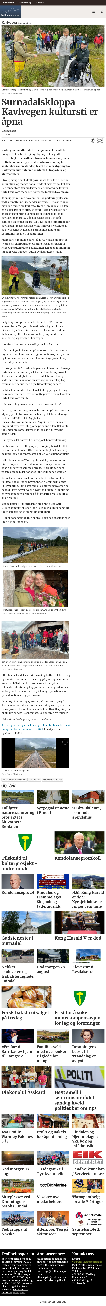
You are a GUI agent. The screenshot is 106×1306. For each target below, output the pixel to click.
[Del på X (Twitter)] (98, 141)
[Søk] (102, 12)
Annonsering (25, 3)
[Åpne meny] (94, 12)
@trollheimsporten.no (89, 1261)
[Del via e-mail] (102, 141)
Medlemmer (8, 3)
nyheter (35, 780)
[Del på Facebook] (93, 141)
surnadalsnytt (52, 780)
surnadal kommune (14, 780)
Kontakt (40, 3)
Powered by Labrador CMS (53, 1302)
